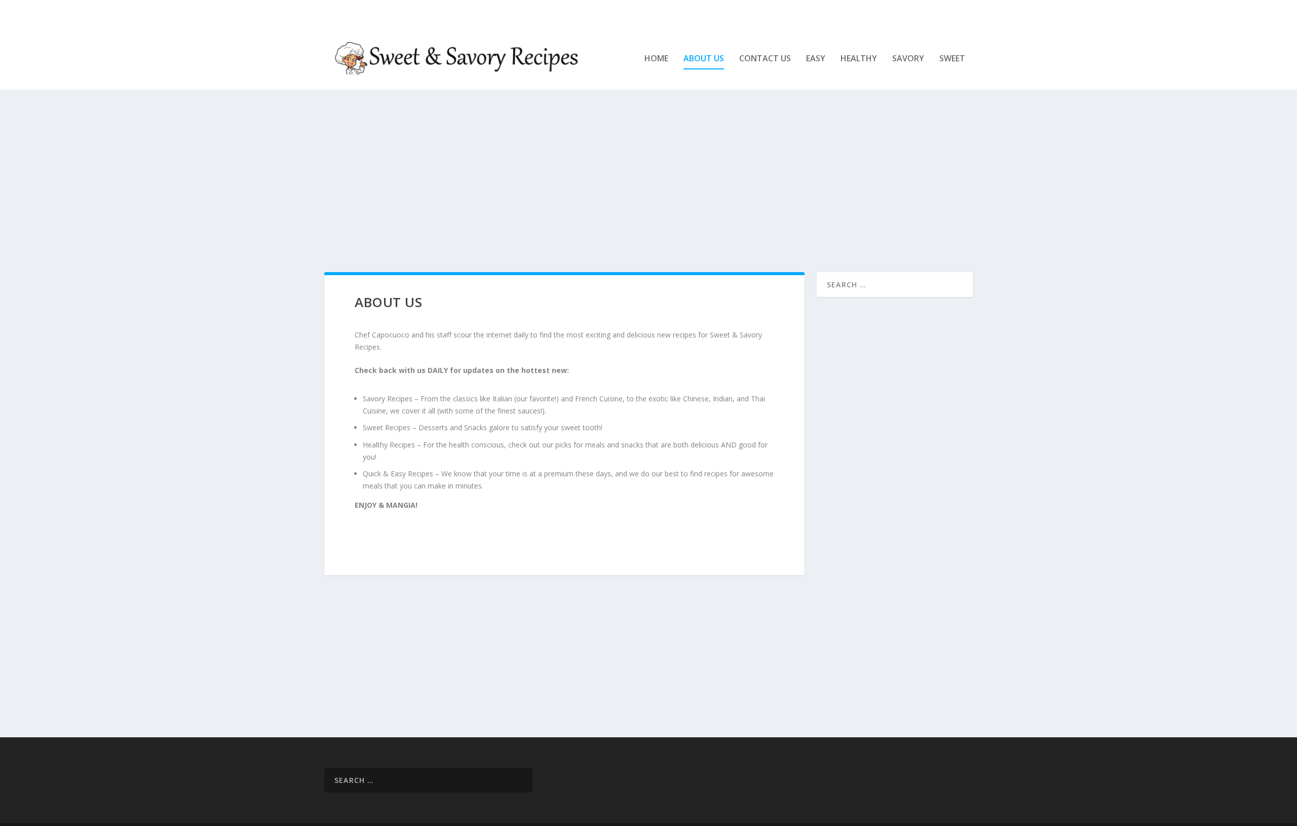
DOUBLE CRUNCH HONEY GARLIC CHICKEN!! (461, 13)
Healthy (859, 59)
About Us (703, 59)
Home (656, 59)
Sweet (952, 59)
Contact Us (765, 59)
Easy (815, 59)
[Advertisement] (628, 181)
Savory (908, 59)
